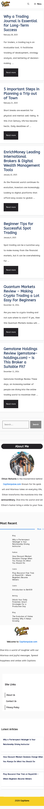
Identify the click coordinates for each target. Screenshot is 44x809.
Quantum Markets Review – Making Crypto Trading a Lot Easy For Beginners (21, 293)
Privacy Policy (12, 707)
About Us (10, 695)
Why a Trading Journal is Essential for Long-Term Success (20, 23)
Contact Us (11, 701)
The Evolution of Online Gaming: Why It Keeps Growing (22, 618)
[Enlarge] (31, 454)
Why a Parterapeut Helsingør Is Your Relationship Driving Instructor (20, 543)
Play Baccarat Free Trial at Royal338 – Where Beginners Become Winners (23, 576)
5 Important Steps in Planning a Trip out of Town (21, 93)
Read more (11, 72)
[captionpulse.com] (5, 4)
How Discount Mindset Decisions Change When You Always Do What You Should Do (22, 559)
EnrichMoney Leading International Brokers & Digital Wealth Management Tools (22, 161)
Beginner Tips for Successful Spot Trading (18, 228)
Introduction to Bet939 (22, 590)
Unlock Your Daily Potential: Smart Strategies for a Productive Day (19, 603)
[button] (28, 4)
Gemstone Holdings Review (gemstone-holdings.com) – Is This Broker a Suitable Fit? (21, 358)
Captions (24, 800)
